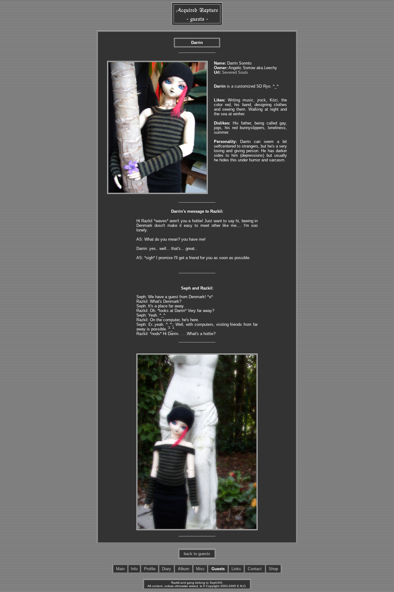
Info (134, 568)
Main (120, 568)
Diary (166, 568)
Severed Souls (235, 72)
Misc (200, 568)
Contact (255, 568)
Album (183, 568)
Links (236, 568)
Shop (273, 568)
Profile (149, 568)
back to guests (197, 553)
